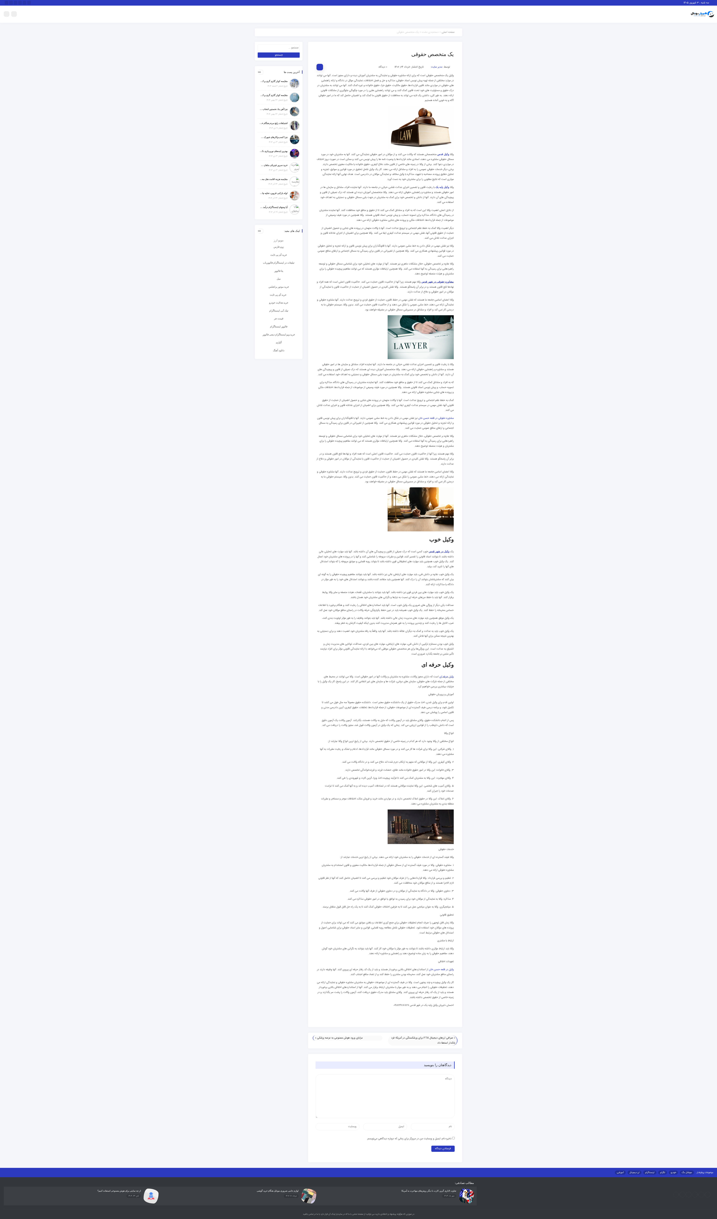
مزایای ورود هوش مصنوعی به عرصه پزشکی (340, 1038)
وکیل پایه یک (442, 187)
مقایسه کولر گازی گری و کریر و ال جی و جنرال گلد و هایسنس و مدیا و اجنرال (274, 81)
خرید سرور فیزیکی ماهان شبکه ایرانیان (274, 165)
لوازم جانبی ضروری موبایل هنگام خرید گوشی (278, 1191)
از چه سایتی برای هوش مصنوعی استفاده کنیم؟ (119, 1191)
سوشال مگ (687, 1172)
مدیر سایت (436, 67)
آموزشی (620, 1172)
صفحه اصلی (448, 32)
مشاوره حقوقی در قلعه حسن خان (436, 418)
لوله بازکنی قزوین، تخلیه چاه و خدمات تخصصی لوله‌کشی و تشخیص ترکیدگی (274, 193)
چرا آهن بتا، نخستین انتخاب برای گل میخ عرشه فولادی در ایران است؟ (274, 109)
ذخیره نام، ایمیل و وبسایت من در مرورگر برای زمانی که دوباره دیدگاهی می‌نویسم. (409, 1139)
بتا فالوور (278, 271)
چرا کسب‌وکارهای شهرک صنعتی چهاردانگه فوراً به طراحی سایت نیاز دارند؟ (274, 137)
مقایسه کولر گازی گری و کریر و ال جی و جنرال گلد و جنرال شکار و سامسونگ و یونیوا (274, 95)
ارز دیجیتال (634, 1172)
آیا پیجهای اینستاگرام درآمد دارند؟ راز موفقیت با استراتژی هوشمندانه (274, 207)
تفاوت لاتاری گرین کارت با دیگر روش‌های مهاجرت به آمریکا (428, 1191)
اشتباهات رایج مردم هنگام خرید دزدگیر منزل (274, 123)
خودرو (673, 1172)
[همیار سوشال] (702, 14)
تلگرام (662, 1172)
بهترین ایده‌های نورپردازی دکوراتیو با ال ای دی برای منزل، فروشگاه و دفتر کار (274, 151)
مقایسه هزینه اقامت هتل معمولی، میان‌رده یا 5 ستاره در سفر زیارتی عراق (274, 179)
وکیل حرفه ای (446, 677)
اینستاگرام (649, 1172)
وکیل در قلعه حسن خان (441, 969)
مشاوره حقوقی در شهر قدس (437, 281)
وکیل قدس (443, 154)
